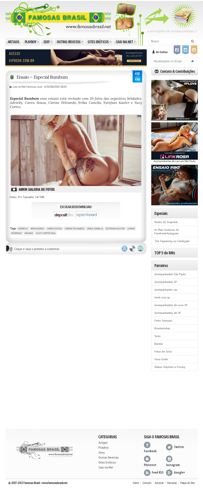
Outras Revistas (70, 42)
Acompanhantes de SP (167, 313)
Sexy (48, 42)
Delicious (132, 248)
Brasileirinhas (162, 328)
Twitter (124, 248)
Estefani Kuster (115, 228)
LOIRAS (131, 228)
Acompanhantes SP (165, 282)
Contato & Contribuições (177, 71)
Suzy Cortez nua (46, 233)
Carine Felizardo (74, 228)
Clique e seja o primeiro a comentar (36, 249)
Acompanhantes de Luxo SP (171, 305)
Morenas (16, 233)
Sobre (136, 483)
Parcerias (172, 483)
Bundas (158, 344)
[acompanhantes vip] (76, 58)
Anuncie (159, 483)
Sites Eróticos (100, 42)
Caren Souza (54, 228)
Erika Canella (95, 228)
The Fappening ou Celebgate (172, 241)
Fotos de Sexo (163, 351)
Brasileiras (37, 228)
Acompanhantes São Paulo (170, 274)
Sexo (157, 336)
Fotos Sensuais (163, 320)
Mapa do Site (187, 483)
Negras (29, 233)
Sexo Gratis (161, 359)
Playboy (32, 42)
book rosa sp (162, 297)
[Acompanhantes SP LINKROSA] (174, 141)
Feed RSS (158, 472)
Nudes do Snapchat (165, 222)
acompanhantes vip (165, 289)
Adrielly (23, 228)
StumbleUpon (140, 248)
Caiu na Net (126, 42)
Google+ (179, 472)
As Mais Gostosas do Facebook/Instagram (166, 231)
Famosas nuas (34, 86)
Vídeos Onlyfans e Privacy (169, 367)
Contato (147, 483)
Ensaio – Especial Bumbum (42, 77)
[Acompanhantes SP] (174, 99)
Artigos (13, 41)
